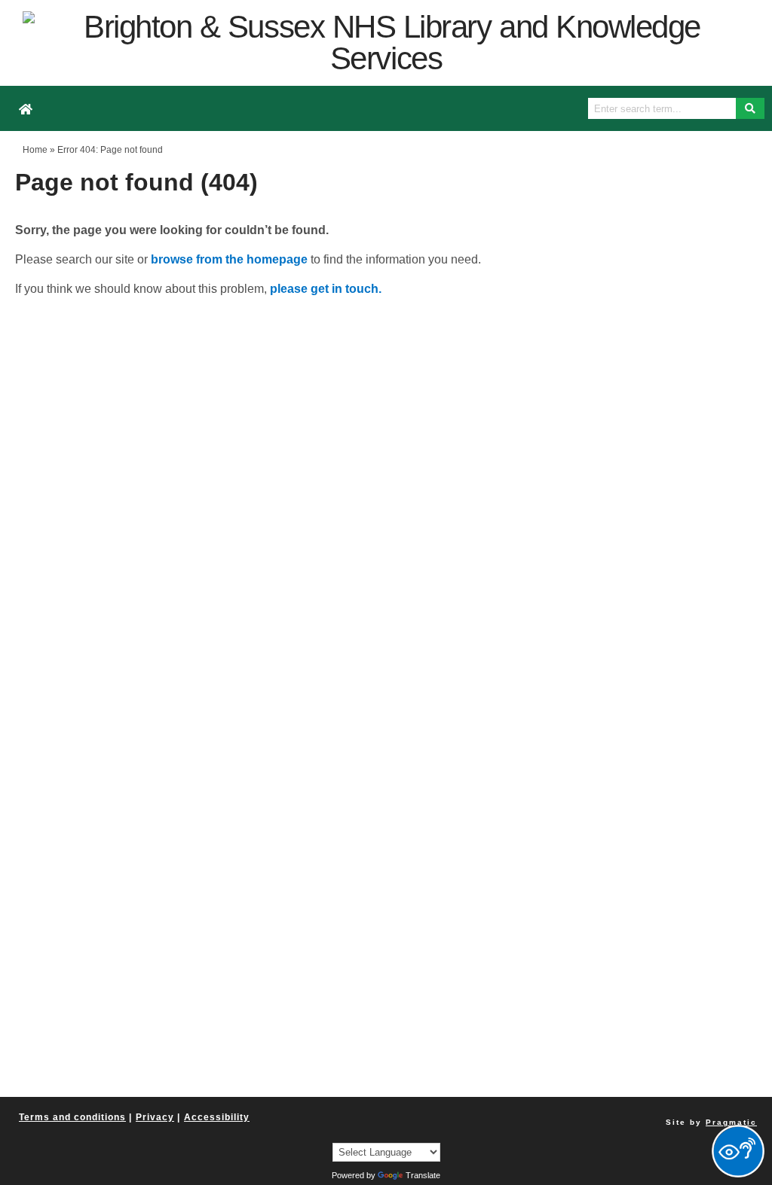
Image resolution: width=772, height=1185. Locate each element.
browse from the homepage (229, 259)
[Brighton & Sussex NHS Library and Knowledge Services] (386, 43)
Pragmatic (731, 1122)
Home (35, 150)
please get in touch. (325, 288)
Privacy (155, 1117)
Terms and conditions (72, 1117)
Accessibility (217, 1117)
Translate (423, 1175)
